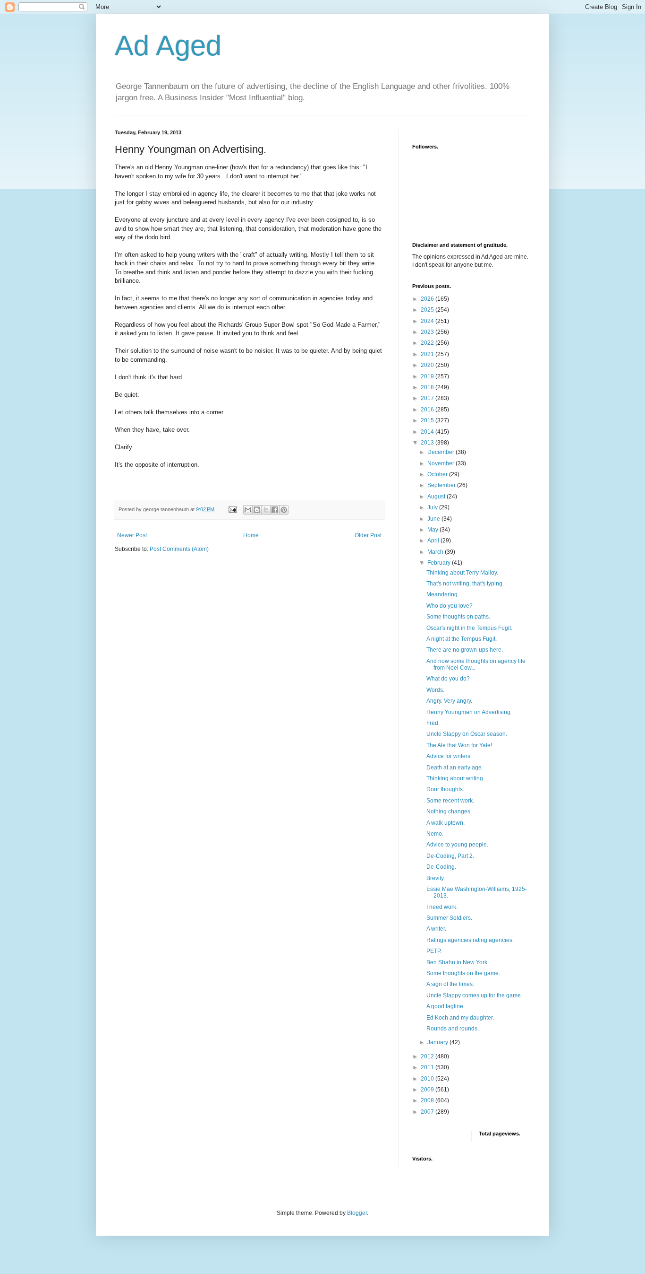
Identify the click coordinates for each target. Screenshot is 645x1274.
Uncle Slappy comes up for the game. (474, 995)
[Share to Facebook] (275, 510)
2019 (428, 376)
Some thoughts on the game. (463, 973)
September (442, 485)
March (436, 552)
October (438, 474)
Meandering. (442, 594)
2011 (428, 1067)
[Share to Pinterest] (284, 510)
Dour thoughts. (445, 789)
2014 (428, 431)
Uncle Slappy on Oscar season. (466, 734)
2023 (428, 332)
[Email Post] (232, 509)
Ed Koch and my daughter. (460, 1017)
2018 (428, 387)
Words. (435, 690)
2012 (428, 1056)
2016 (428, 409)
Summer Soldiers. (449, 918)
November (441, 463)
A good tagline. (445, 1006)
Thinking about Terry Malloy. (462, 572)
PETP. (433, 951)
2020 (428, 365)
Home (251, 535)
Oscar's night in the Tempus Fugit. (469, 628)
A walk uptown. (445, 823)
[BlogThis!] (257, 510)
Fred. (433, 723)
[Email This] (248, 510)
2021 (428, 354)
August (437, 496)
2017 (428, 398)
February (439, 562)
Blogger (357, 1213)
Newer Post (132, 535)
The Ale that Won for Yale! (459, 745)
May (433, 529)
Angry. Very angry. (449, 701)
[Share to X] (266, 510)
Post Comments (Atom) (179, 549)
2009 (428, 1089)
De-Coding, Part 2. (450, 856)
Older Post (368, 535)
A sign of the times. (450, 984)
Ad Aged (168, 45)
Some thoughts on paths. (458, 616)
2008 (428, 1100)
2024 (428, 321)
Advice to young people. (457, 844)
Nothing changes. (449, 811)
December (441, 452)
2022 (428, 343)
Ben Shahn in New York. (457, 962)
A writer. (436, 928)
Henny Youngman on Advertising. (469, 712)
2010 (428, 1078)
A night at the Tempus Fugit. (461, 639)
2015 (428, 420)
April (434, 540)
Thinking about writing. (455, 778)
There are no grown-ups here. (464, 649)
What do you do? (448, 678)
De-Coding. (441, 867)
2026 (428, 299)
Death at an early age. (454, 767)
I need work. (442, 907)
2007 (428, 1111)
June (434, 518)
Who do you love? (449, 605)
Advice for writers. (449, 756)
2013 (428, 442)
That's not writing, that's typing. (465, 583)
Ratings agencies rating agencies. (470, 940)
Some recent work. (450, 800)
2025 (428, 309)
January (438, 1042)
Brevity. (435, 878)
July (433, 507)
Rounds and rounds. (452, 1028)
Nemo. (434, 833)
